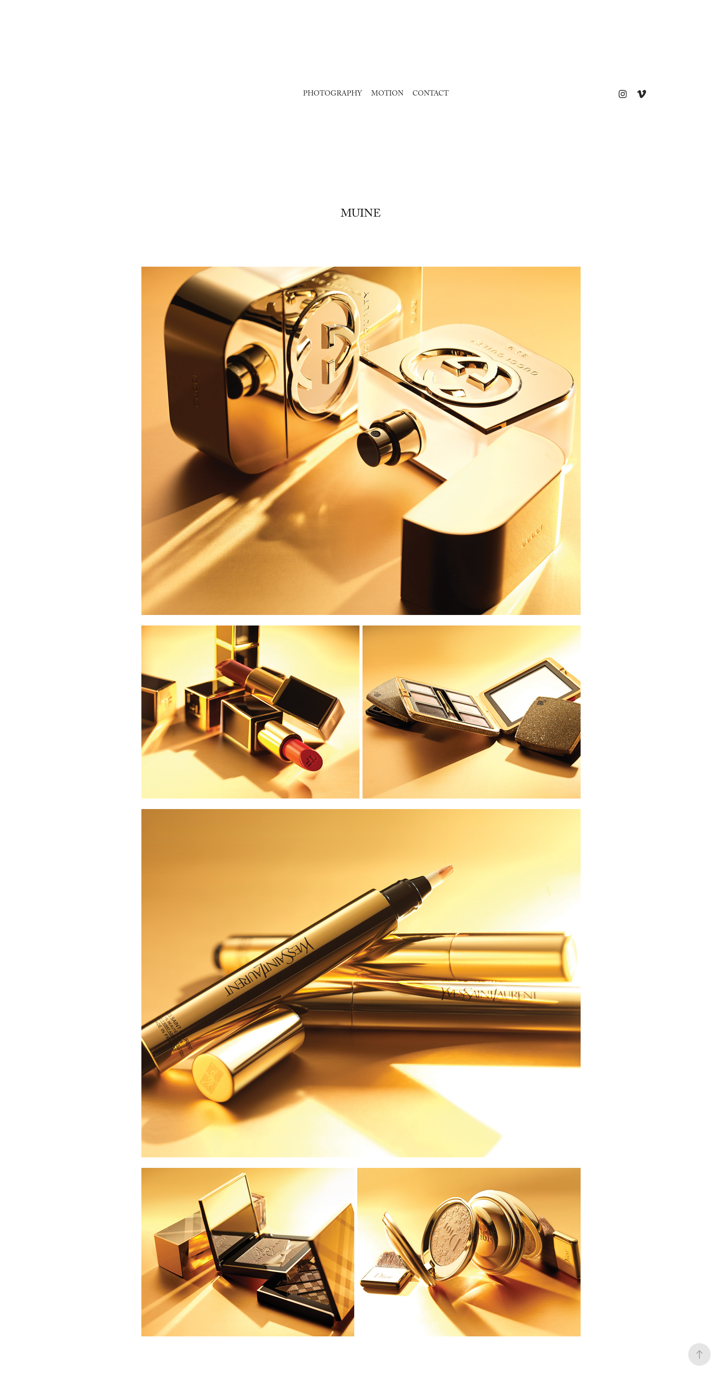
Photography (332, 94)
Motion (387, 94)
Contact (431, 94)
